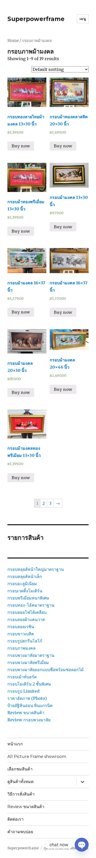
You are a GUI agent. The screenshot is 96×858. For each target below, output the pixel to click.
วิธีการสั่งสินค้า (21, 794)
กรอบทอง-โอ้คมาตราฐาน (30, 605)
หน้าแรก (15, 744)
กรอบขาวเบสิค (20, 633)
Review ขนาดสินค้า (25, 712)
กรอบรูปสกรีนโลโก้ (24, 641)
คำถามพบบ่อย (20, 831)
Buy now (21, 145)
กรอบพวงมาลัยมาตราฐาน (30, 655)
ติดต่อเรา (15, 819)
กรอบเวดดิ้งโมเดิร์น (24, 590)
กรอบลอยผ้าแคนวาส (26, 619)
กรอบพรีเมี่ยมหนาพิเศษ (28, 597)
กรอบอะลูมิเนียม (22, 583)
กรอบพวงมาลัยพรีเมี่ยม (28, 662)
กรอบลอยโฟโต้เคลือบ (27, 612)
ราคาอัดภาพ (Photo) (27, 698)
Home (13, 40)
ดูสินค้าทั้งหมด (20, 781)
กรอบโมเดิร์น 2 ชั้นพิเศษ (29, 684)
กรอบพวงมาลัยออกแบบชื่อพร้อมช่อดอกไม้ (45, 669)
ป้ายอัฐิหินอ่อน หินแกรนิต (29, 705)
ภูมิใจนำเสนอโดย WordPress (66, 848)
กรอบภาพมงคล (21, 648)
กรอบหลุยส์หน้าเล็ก (24, 576)
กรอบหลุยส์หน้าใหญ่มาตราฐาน (35, 569)
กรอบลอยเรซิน (20, 626)
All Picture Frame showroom (36, 756)
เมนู (83, 19)
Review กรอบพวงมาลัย (28, 719)
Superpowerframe (36, 19)
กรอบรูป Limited (23, 691)
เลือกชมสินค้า (20, 769)
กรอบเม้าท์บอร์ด (22, 676)
